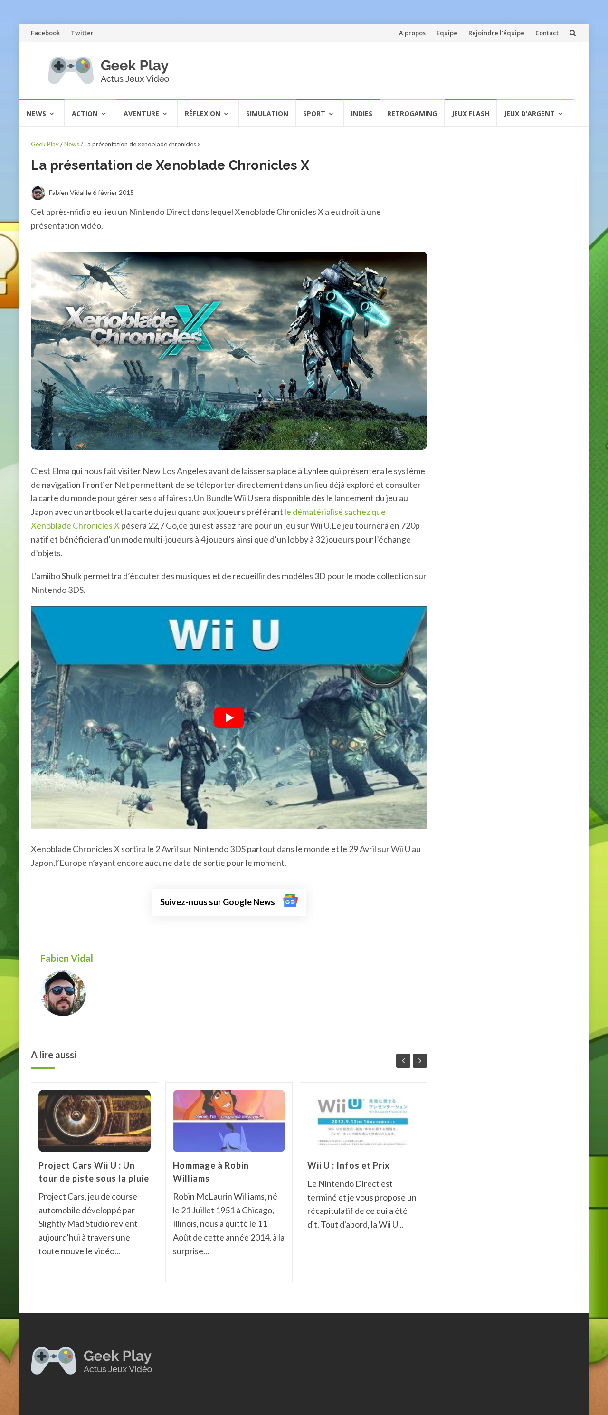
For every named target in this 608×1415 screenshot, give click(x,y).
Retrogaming (412, 113)
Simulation (267, 113)
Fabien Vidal (67, 958)
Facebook (45, 33)
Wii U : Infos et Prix (348, 1165)
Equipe (447, 33)
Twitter (82, 33)
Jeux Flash (470, 113)
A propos (412, 33)
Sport (314, 113)
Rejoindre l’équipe (496, 33)
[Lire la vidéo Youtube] (229, 717)
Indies (361, 113)
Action (85, 113)
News (36, 113)
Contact (547, 33)
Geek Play (45, 144)
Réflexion (202, 113)
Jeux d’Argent (529, 113)
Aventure (141, 113)
